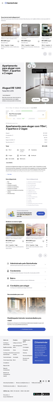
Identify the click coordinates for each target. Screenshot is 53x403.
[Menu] (2, 3)
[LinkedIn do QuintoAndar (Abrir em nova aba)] (49, 381)
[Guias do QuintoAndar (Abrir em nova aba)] (46, 381)
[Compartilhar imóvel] (29, 66)
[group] (10, 37)
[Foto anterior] (3, 30)
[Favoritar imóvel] (34, 66)
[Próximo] (50, 54)
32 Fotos (37, 99)
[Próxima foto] (17, 30)
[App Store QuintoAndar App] (46, 394)
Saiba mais (40, 213)
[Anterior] (45, 54)
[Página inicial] (11, 3)
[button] (26, 264)
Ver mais (9, 174)
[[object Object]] (45, 70)
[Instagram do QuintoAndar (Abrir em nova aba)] (43, 381)
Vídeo (46, 99)
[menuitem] (7, 108)
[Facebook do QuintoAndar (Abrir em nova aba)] (40, 381)
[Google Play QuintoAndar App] (37, 394)
